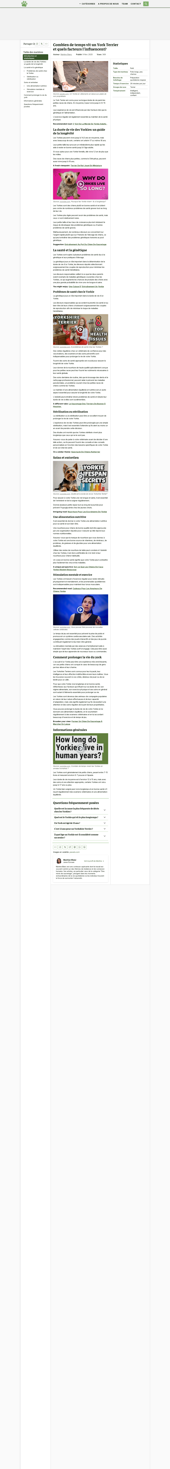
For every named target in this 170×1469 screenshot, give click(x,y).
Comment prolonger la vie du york (35, 96)
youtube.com (65, 202)
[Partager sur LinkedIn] (84, 847)
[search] (146, 3)
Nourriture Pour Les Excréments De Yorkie (87, 512)
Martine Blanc (66, 54)
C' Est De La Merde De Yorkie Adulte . (90, 124)
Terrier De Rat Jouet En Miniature (86, 165)
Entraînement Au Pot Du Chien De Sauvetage (85, 244)
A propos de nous (108, 4)
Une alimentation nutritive (37, 86)
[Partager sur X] (42, 44)
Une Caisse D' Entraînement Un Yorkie (86, 286)
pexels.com (64, 94)
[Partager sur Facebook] (37, 44)
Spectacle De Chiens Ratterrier (85, 452)
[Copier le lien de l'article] (46, 44)
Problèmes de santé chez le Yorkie (37, 72)
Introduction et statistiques (30, 57)
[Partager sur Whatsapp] (79, 847)
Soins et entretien (31, 82)
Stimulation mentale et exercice (35, 90)
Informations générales (33, 101)
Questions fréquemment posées (33, 105)
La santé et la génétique (33, 67)
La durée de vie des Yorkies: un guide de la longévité (35, 63)
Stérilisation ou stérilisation (32, 78)
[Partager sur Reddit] (70, 847)
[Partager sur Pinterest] (75, 847)
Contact (136, 4)
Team (125, 4)
